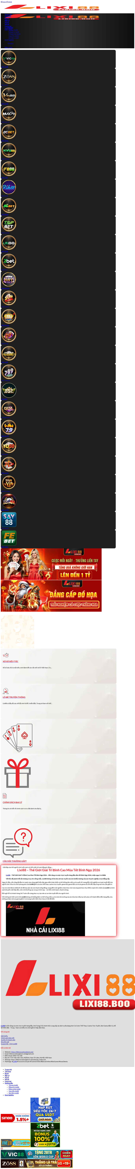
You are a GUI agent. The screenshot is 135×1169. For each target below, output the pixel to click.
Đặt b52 (4, 399)
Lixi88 (8, 875)
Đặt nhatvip (5, 491)
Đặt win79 (5, 436)
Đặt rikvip (4, 343)
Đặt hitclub (5, 325)
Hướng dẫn (9, 28)
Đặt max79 (5, 122)
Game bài (8, 26)
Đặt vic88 (4, 67)
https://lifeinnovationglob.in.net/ (22, 1052)
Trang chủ (8, 14)
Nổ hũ (7, 24)
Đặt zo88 (4, 85)
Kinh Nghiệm (9, 40)
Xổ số (7, 22)
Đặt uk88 (4, 251)
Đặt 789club (5, 380)
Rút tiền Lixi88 (14, 38)
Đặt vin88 (4, 103)
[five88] (15, 1147)
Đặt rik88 (4, 196)
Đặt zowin (4, 473)
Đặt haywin (5, 288)
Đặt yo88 (4, 454)
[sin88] (15, 1122)
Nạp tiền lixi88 (14, 36)
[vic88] (37, 1158)
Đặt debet (4, 140)
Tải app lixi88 (13, 30)
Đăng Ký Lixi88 (14, 32)
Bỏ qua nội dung (6, 2)
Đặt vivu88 (5, 159)
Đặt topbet (5, 233)
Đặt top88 (5, 510)
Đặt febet (4, 547)
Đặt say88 (4, 528)
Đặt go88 (4, 362)
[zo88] (37, 1167)
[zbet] (45, 1147)
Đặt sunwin (5, 307)
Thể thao (8, 16)
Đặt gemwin (5, 417)
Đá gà (7, 18)
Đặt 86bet (4, 214)
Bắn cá (7, 20)
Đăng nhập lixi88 (14, 34)
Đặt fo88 (4, 177)
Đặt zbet (4, 270)
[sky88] (45, 1122)
